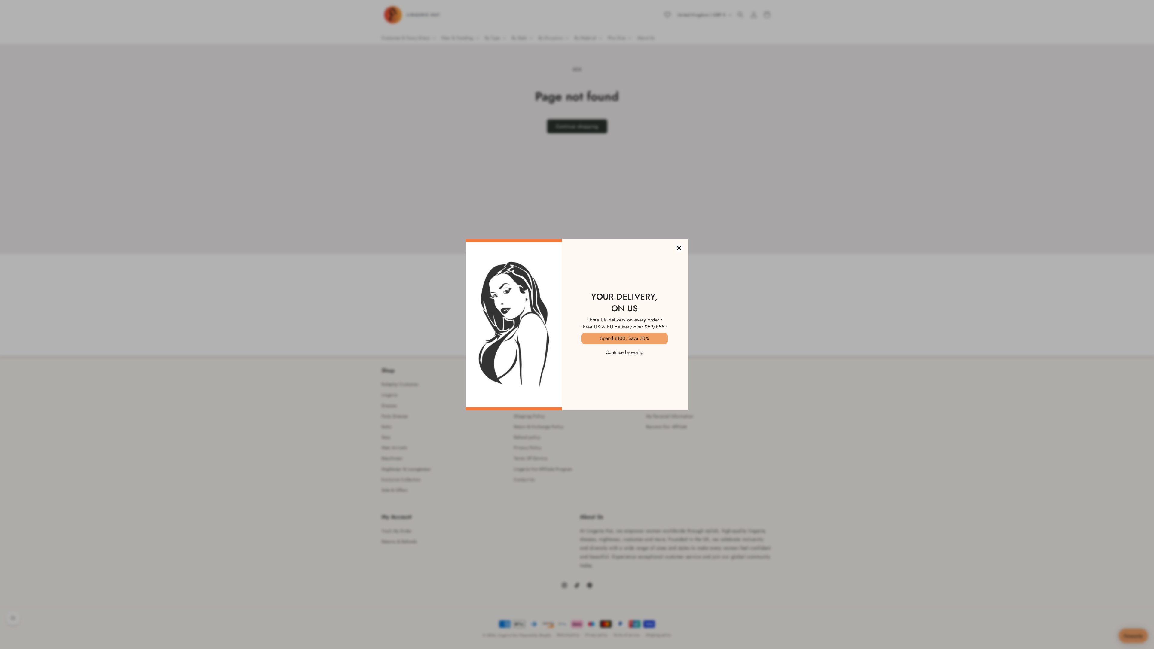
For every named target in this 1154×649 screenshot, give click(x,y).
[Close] (679, 248)
